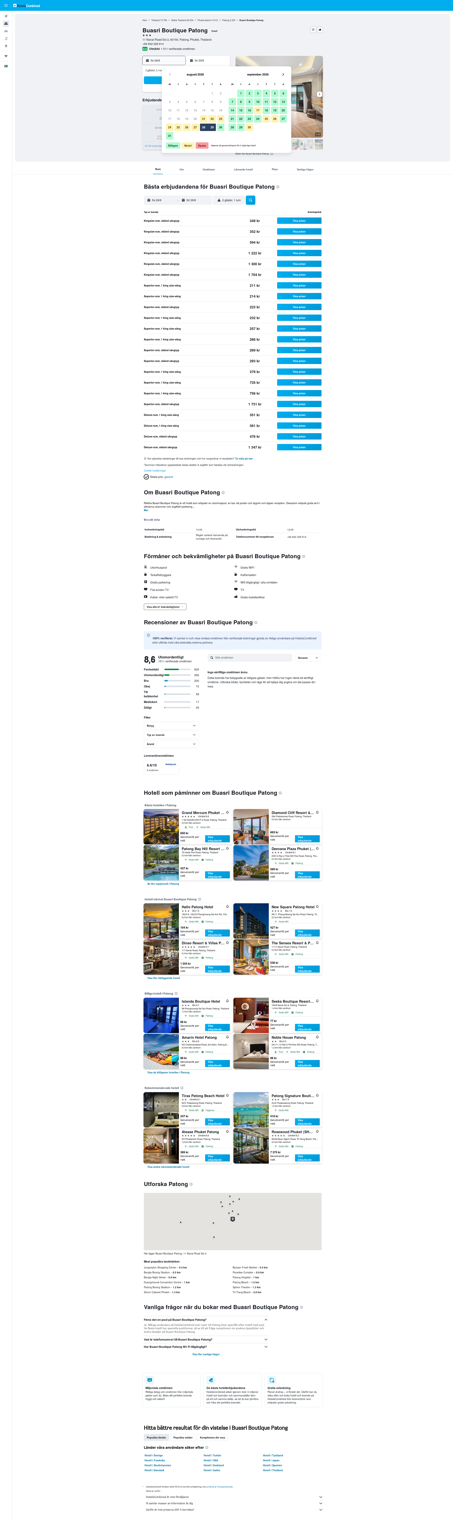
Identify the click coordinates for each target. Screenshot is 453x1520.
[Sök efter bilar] (6, 31)
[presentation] (271, 153)
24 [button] (169, 127)
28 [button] (203, 127)
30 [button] (220, 127)
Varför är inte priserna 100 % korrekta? (170, 1509)
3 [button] (170, 102)
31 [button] (169, 136)
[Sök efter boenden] (6, 23)
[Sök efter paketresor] (6, 38)
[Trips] (6, 56)
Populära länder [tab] (156, 1437)
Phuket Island (204, 20)
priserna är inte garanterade (220, 1486)
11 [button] (178, 110)
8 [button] (212, 102)
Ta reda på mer (244, 458)
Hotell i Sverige (154, 1455)
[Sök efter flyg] (6, 16)
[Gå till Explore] (6, 46)
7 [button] (204, 102)
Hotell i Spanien (272, 1465)
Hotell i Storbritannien (158, 1465)
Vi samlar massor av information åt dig (169, 1503)
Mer (146, 510)
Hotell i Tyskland (273, 1455)
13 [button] (195, 110)
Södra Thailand (178, 20)
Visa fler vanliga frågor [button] (206, 1354)
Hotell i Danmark (154, 1470)
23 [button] (220, 119)
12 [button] (186, 110)
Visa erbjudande (215, 838)
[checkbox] (161, 767)
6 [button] (195, 102)
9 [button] (221, 102)
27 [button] (195, 127)
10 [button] (169, 110)
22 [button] (212, 119)
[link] (163, 883)
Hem (144, 20)
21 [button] (203, 119)
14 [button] (203, 110)
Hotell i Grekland (214, 1465)
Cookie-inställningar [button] (155, 470)
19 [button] (186, 119)
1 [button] (212, 93)
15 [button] (212, 110)
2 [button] (221, 93)
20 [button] (195, 119)
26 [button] (186, 127)
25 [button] (178, 127)
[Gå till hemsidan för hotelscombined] (26, 5)
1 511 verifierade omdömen (178, 49)
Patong (225, 20)
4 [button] (178, 102)
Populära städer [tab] (183, 1437)
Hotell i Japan (271, 1460)
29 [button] (212, 127)
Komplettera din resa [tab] (212, 1437)
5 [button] (187, 102)
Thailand (155, 20)
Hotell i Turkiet (212, 1455)
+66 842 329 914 (153, 44)
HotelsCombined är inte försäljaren (167, 1497)
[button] (6, 5)
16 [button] (220, 110)
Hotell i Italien (212, 1470)
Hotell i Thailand (273, 1470)
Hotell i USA (211, 1460)
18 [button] (178, 119)
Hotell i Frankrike (155, 1460)
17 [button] (169, 119)
